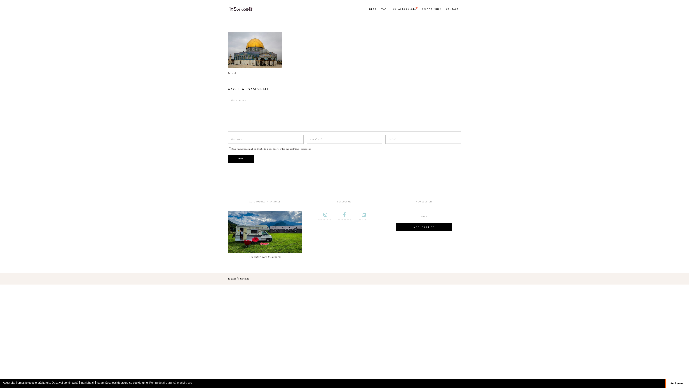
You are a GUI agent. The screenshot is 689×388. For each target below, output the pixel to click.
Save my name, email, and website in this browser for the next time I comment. (271, 148)
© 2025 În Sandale (238, 278)
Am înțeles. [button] (677, 383)
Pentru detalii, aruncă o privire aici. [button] (171, 382)
